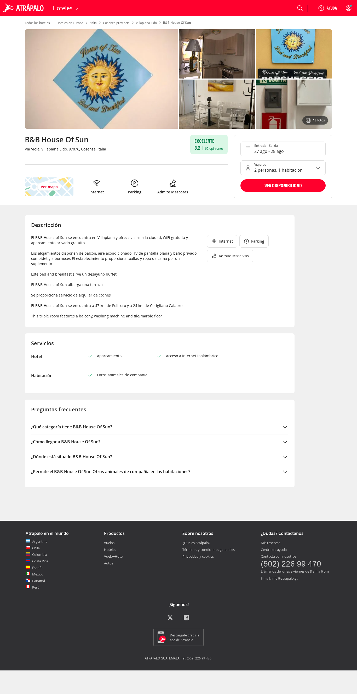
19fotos (319, 120)
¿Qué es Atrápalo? (196, 542)
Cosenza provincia (116, 23)
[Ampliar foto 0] (101, 79)
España (37, 567)
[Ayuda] (327, 8)
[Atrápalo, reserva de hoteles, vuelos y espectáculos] (24, 8)
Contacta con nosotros (278, 556)
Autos (108, 563)
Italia (93, 23)
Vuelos (109, 542)
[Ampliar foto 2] (294, 54)
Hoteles (110, 549)
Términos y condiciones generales (208, 549)
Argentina (39, 541)
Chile (36, 548)
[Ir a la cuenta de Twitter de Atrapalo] (170, 619)
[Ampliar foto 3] (217, 104)
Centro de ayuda (274, 549)
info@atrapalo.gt (285, 578)
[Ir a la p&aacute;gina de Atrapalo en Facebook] (187, 619)
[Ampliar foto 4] (294, 104)
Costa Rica (40, 561)
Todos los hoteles (37, 23)
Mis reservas (270, 542)
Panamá (38, 580)
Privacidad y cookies (198, 556)
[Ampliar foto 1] (217, 54)
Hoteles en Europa (69, 23)
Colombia (39, 554)
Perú (35, 587)
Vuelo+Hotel (113, 556)
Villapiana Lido (146, 23)
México (37, 574)
